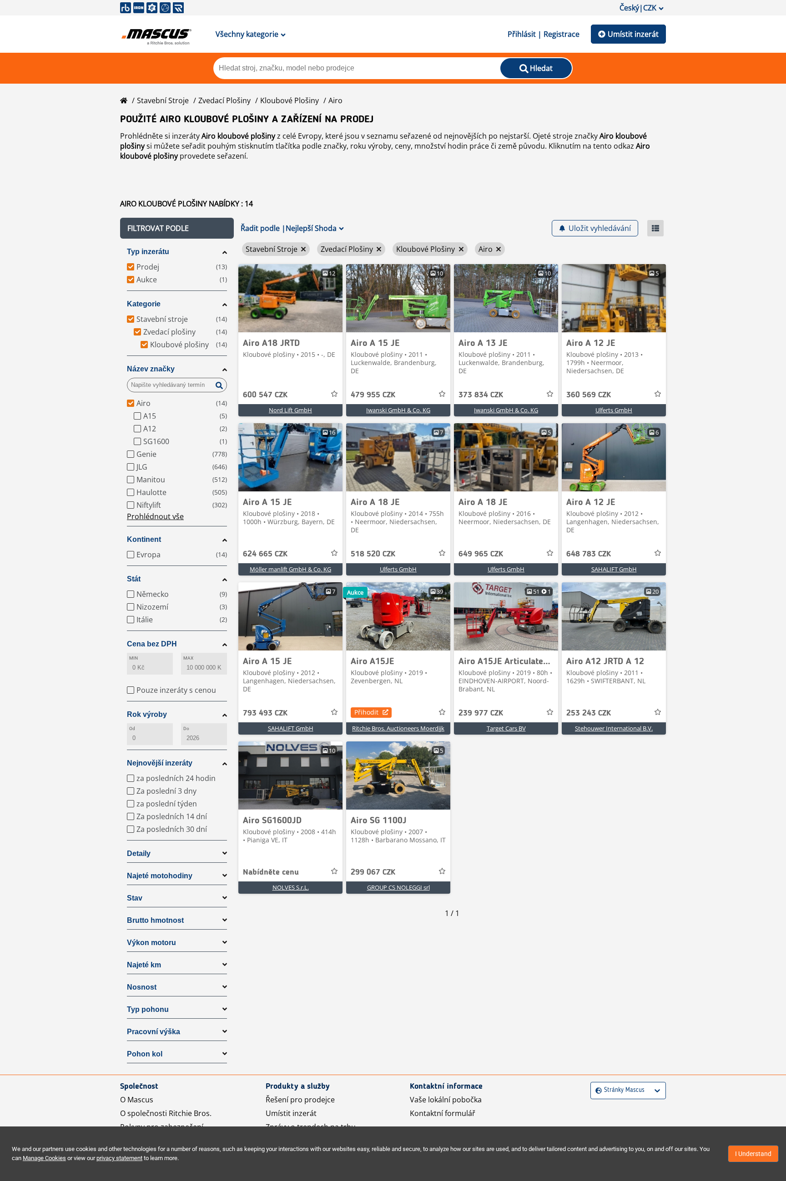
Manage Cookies (44, 1158)
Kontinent (144, 539)
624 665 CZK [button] (265, 554)
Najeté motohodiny (159, 876)
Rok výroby (147, 714)
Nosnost (141, 987)
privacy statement (119, 1158)
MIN (133, 658)
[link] (290, 298)
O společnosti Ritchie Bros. (166, 1113)
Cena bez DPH (152, 644)
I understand (753, 1153)
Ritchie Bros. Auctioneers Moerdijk (398, 728)
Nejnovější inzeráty (159, 763)
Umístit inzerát (633, 34)
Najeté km (144, 965)
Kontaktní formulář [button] (442, 1113)
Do (186, 728)
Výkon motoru (151, 942)
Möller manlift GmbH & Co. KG (290, 569)
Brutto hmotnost (155, 920)
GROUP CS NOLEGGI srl (398, 887)
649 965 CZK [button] (480, 554)
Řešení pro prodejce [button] (300, 1100)
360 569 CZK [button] (588, 395)
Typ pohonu (148, 1009)
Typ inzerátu (148, 251)
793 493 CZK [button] (265, 713)
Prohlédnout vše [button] (155, 516)
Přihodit (366, 712)
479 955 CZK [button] (373, 395)
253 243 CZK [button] (588, 713)
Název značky (151, 369)
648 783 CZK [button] (588, 554)
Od (132, 728)
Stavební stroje (163, 100)
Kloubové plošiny (289, 100)
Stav (134, 898)
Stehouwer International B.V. (614, 728)
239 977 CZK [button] (480, 713)
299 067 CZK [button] (373, 872)
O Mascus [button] (136, 1100)
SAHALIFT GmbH (614, 569)
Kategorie (144, 304)
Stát (134, 579)
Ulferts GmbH (613, 410)
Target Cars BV (506, 728)
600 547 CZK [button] (265, 395)
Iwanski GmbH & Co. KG (398, 410)
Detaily (139, 853)
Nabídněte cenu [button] (271, 872)
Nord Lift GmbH (290, 410)
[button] (177, 228)
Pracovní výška (153, 1032)
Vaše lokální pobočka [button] (446, 1100)
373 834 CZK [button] (480, 395)
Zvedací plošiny (224, 100)
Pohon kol (144, 1054)
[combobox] (596, 1090)
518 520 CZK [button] (373, 554)
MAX (188, 658)
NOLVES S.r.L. (290, 887)
